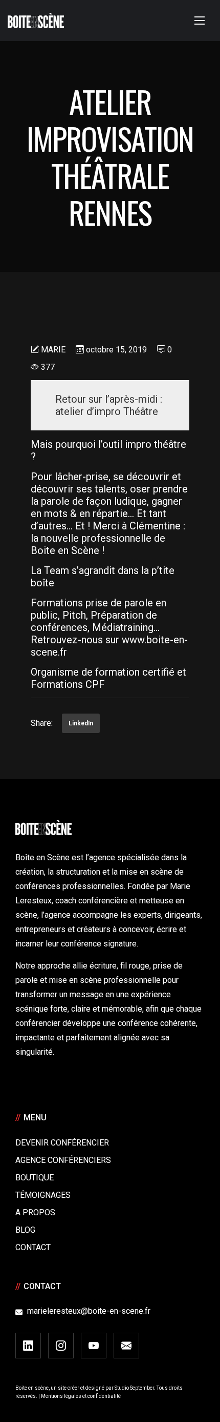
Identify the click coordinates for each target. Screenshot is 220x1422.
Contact (33, 1247)
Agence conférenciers (63, 1160)
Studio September (134, 1388)
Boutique (34, 1177)
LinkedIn (81, 723)
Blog (25, 1230)
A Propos (35, 1212)
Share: (42, 723)
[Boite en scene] (36, 20)
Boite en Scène (65, 550)
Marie (53, 349)
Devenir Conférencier (62, 1143)
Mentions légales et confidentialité (81, 1396)
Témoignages (43, 1195)
